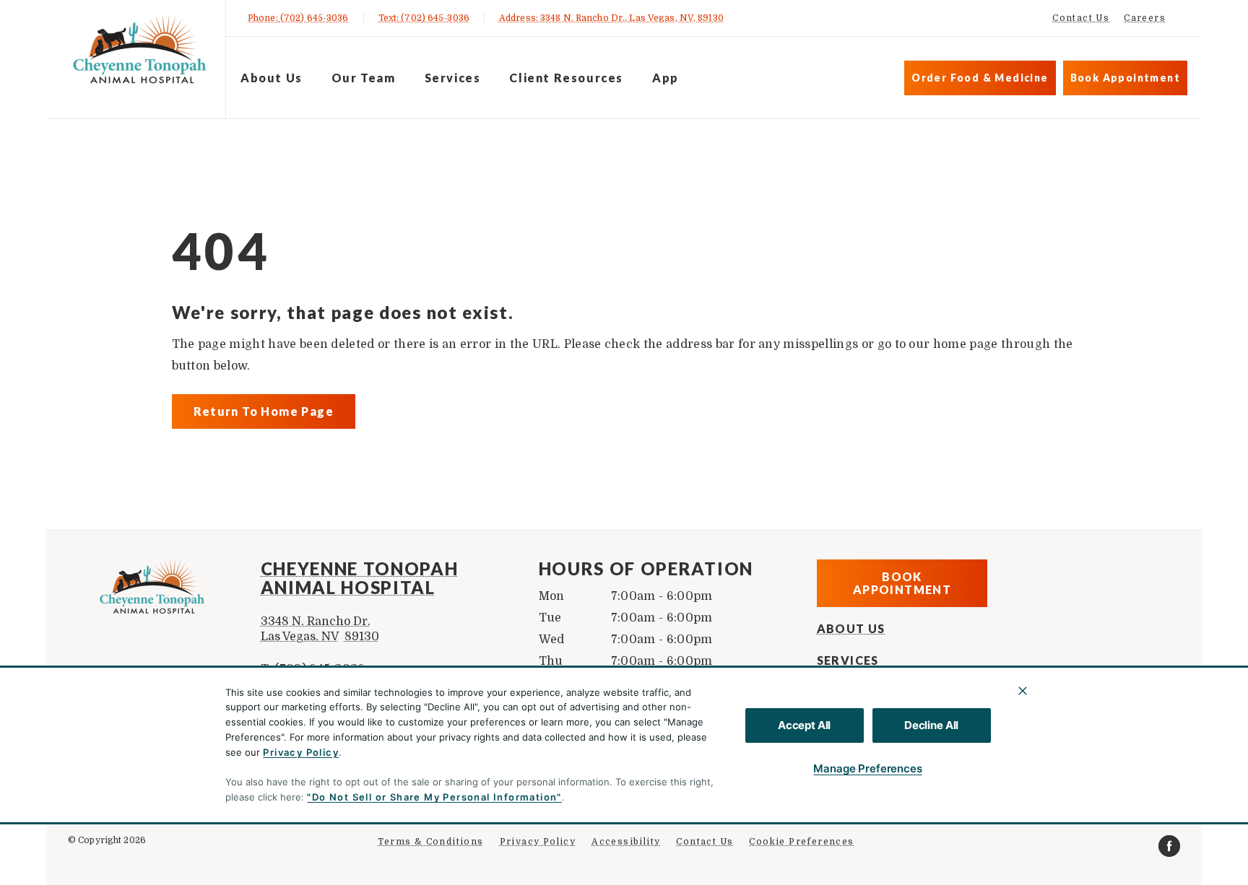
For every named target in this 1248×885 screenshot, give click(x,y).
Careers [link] (1145, 18)
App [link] (665, 77)
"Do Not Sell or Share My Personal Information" (434, 797)
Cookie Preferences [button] (801, 842)
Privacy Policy (301, 752)
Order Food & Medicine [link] (979, 77)
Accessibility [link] (626, 842)
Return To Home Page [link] (264, 411)
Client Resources (566, 77)
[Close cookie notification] (1023, 691)
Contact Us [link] (1080, 18)
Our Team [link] (364, 77)
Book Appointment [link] (1125, 77)
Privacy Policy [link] (538, 842)
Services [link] (453, 77)
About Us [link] (271, 77)
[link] (139, 56)
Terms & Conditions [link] (430, 842)
